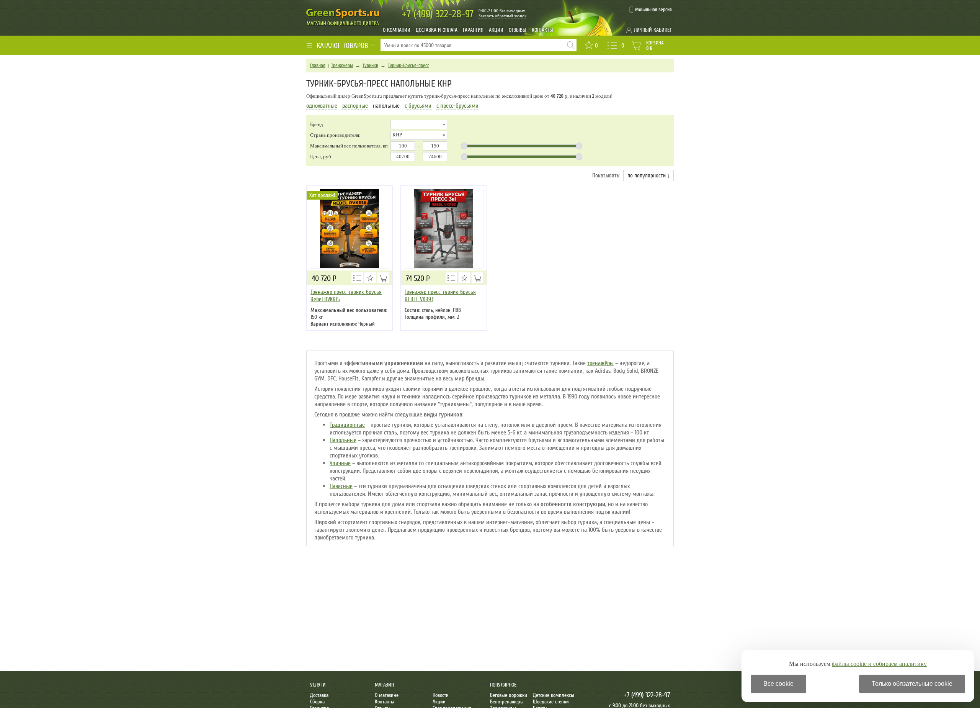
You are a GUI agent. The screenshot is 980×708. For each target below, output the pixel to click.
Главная (317, 65)
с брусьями (418, 106)
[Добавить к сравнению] (357, 278)
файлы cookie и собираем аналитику (879, 663)
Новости (441, 695)
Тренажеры (342, 65)
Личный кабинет (653, 30)
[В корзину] (383, 278)
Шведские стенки (551, 701)
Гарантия (473, 30)
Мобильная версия (653, 10)
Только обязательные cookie (912, 683)
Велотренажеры (507, 701)
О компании (396, 30)
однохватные (321, 106)
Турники (370, 65)
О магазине (387, 695)
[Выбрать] (477, 278)
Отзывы (517, 30)
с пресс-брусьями (457, 106)
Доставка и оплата (436, 30)
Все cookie (778, 683)
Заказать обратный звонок (502, 15)
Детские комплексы (553, 695)
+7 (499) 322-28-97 (647, 695)
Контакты (542, 30)
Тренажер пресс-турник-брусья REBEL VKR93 (440, 295)
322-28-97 (438, 14)
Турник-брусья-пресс (408, 65)
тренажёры (600, 363)
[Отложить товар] (370, 278)
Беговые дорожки (508, 695)
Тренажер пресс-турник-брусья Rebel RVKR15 (346, 295)
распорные (355, 106)
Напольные (343, 440)
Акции (496, 30)
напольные (386, 106)
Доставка (319, 695)
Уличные (340, 463)
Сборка (317, 701)
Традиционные (347, 425)
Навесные (341, 486)
